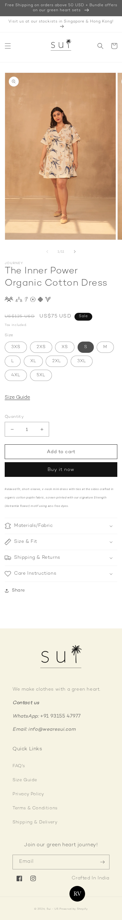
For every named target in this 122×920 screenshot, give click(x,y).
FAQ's (19, 766)
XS (65, 347)
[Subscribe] (102, 862)
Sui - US (52, 909)
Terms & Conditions (35, 808)
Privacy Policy (28, 794)
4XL (15, 375)
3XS (15, 347)
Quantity (14, 417)
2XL (56, 361)
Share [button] (18, 590)
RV (77, 894)
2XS (41, 347)
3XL (81, 361)
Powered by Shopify (73, 909)
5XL (41, 375)
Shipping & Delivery (35, 822)
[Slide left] (47, 251)
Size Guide (17, 397)
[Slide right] (75, 251)
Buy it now (61, 469)
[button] (8, 46)
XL (33, 361)
